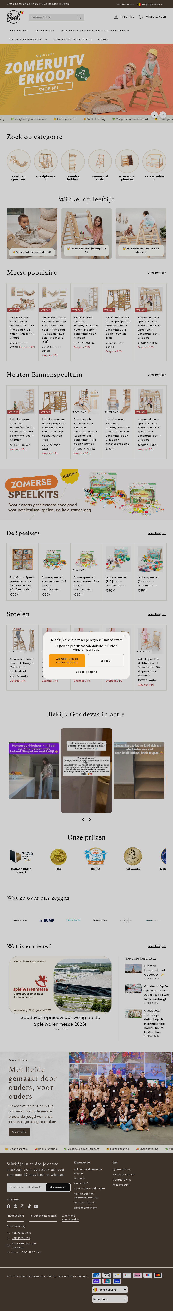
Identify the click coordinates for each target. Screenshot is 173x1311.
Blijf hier (106, 661)
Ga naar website (67, 660)
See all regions (86, 672)
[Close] (124, 636)
